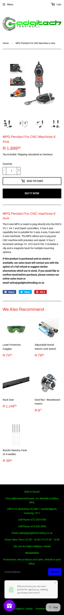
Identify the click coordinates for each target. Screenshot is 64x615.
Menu (10, 4)
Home (6, 43)
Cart (58, 4)
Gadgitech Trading (23, 608)
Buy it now (32, 193)
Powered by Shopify (45, 608)
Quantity (7, 163)
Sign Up (54, 572)
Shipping (22, 154)
